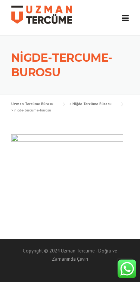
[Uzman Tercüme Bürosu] (41, 14)
